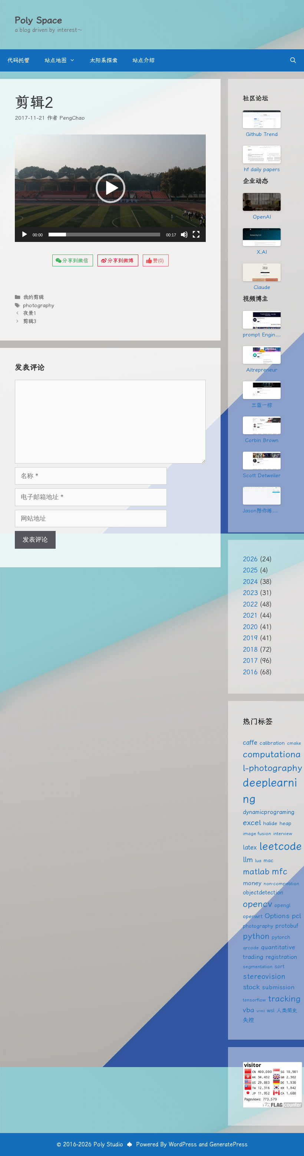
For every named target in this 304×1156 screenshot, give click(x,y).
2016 (250, 672)
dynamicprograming (268, 812)
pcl (296, 916)
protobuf (286, 926)
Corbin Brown (261, 440)
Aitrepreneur (261, 370)
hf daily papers (262, 169)
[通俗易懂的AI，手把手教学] (262, 355)
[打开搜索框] (293, 60)
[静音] (184, 234)
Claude (262, 287)
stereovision (264, 976)
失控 (248, 1020)
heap (285, 823)
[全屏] (196, 234)
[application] (110, 188)
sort (279, 966)
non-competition (281, 883)
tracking (284, 998)
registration (281, 957)
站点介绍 (143, 60)
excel (252, 822)
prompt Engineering (262, 335)
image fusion (257, 833)
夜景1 (30, 313)
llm (248, 859)
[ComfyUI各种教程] (262, 460)
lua (258, 860)
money (252, 883)
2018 (250, 649)
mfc (279, 871)
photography (38, 305)
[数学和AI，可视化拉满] (262, 390)
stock (251, 987)
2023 (250, 593)
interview (282, 833)
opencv (257, 904)
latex (250, 847)
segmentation (257, 966)
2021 (250, 615)
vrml (261, 1011)
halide (270, 823)
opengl (282, 905)
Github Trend (262, 134)
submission (278, 987)
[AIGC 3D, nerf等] (262, 496)
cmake (294, 743)
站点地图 (55, 60)
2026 (250, 559)
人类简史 (287, 1010)
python (256, 936)
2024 (250, 581)
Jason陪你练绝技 (262, 511)
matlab (256, 872)
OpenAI (262, 217)
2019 (250, 638)
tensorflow (254, 1000)
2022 (250, 604)
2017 (250, 660)
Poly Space (38, 20)
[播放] (24, 234)
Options (277, 915)
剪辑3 (30, 321)
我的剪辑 (33, 297)
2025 (250, 570)
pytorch (281, 937)
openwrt (252, 916)
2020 (250, 627)
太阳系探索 (104, 60)
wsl (270, 1010)
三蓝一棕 (261, 405)
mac (269, 860)
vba (248, 1010)
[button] (110, 188)
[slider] (104, 234)
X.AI (262, 252)
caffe (250, 742)
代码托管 (18, 60)
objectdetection (263, 892)
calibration (272, 743)
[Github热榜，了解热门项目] (262, 119)
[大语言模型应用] (262, 425)
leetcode (280, 846)
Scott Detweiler (262, 475)
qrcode (251, 947)
